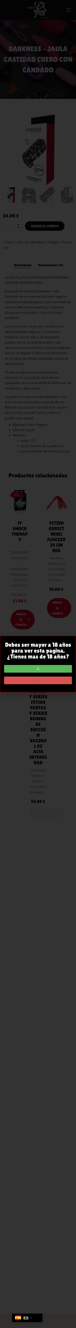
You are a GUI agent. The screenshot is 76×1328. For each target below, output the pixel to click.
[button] (38, 669)
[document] (38, 664)
